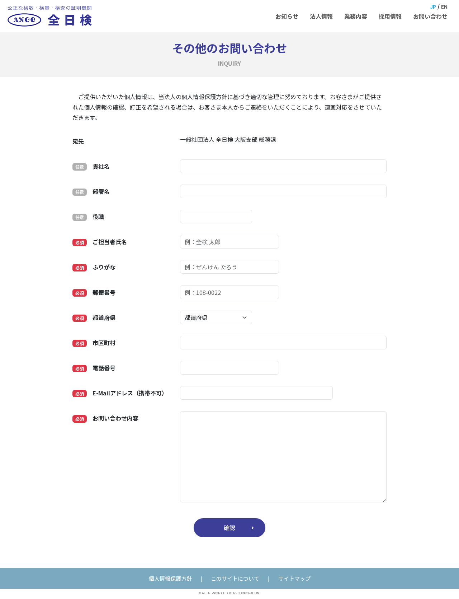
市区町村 (95, 342)
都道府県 (95, 317)
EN (444, 6)
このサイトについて (235, 578)
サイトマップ (294, 578)
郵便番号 (95, 292)
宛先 (78, 141)
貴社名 (92, 166)
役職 (89, 216)
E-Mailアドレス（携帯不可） (121, 393)
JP (433, 6)
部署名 (92, 191)
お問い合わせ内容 (106, 418)
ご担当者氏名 (101, 241)
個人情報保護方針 (170, 578)
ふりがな (95, 267)
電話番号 (95, 367)
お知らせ (286, 16)
